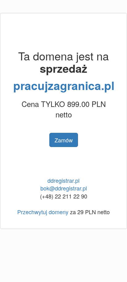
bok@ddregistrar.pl (63, 188)
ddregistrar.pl (63, 180)
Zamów (64, 140)
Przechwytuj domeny (42, 212)
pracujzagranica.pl (63, 85)
